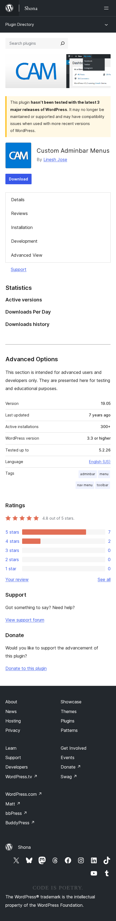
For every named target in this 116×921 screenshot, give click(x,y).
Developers (16, 767)
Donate (71, 767)
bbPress (16, 813)
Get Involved (74, 748)
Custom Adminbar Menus (73, 150)
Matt (13, 804)
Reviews (19, 213)
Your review (17, 579)
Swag (69, 776)
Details (18, 199)
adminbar (87, 474)
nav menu (85, 485)
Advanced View (26, 255)
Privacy (12, 730)
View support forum (24, 620)
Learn (10, 748)
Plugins (67, 721)
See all (104, 579)
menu (104, 474)
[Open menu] (107, 8)
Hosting (13, 721)
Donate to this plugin (26, 668)
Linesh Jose (55, 159)
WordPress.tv (21, 776)
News (11, 711)
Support (18, 269)
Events (67, 757)
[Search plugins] (62, 43)
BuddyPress (20, 822)
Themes (69, 711)
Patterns (69, 730)
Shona (24, 847)
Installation (22, 227)
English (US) (100, 461)
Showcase (71, 701)
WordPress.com (23, 794)
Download (18, 179)
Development (24, 241)
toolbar (102, 485)
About (11, 701)
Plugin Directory (19, 24)
